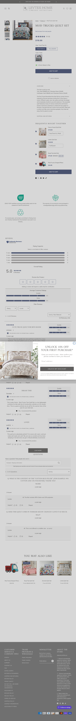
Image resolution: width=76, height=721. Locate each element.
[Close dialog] (74, 343)
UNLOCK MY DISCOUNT (57, 369)
